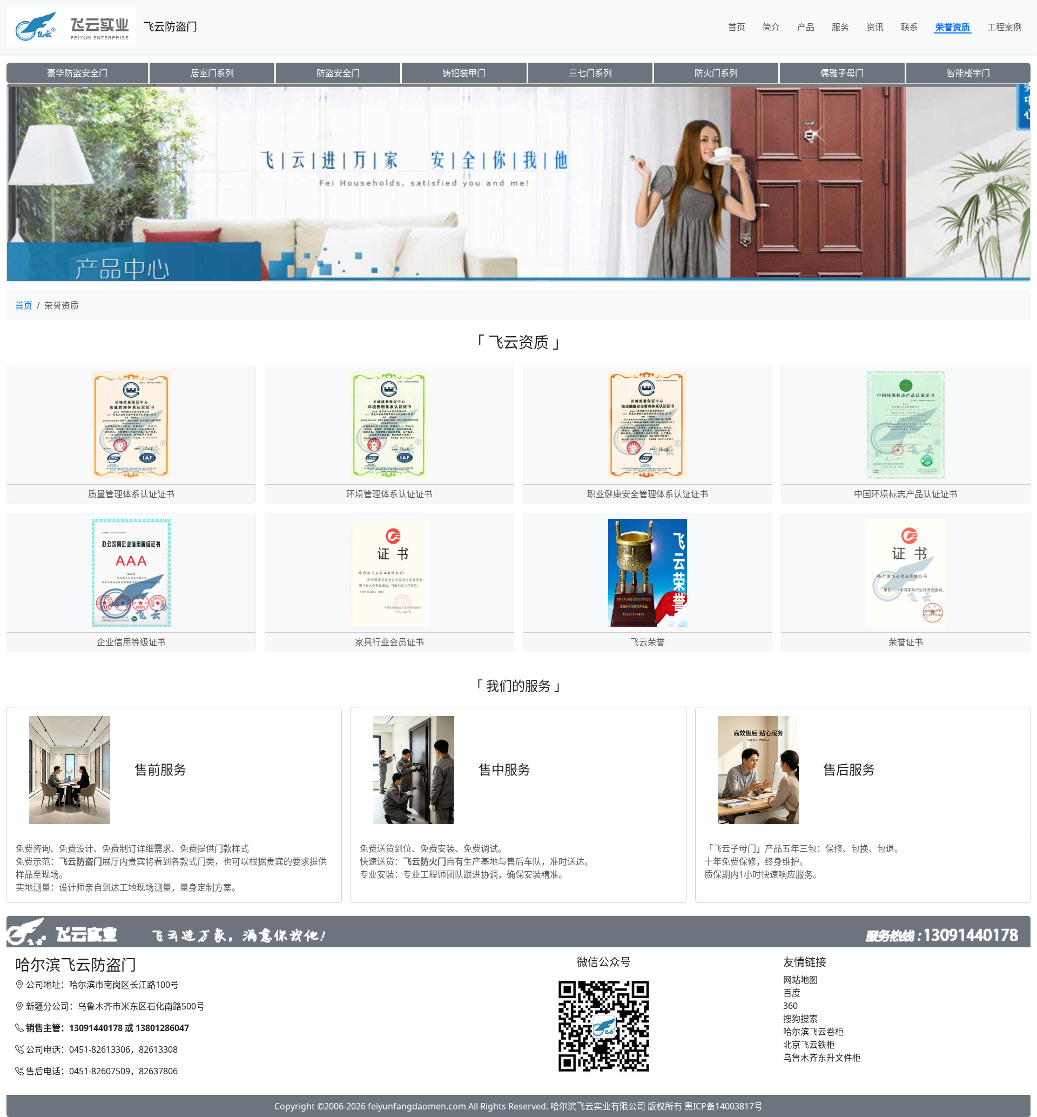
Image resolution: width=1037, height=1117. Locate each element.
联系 (909, 27)
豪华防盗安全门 (77, 73)
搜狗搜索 (800, 1019)
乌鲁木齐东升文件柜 (822, 1058)
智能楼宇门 (968, 73)
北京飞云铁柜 (809, 1045)
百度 (791, 993)
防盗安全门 (338, 73)
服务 (840, 27)
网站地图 (800, 980)
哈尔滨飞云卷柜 (813, 1032)
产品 (805, 27)
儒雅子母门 (842, 73)
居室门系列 (212, 73)
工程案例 (1004, 27)
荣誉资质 (952, 27)
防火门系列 (716, 73)
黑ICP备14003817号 (723, 1106)
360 (790, 1006)
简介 (771, 27)
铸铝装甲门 (464, 73)
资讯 (875, 27)
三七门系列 (590, 73)
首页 (736, 27)
